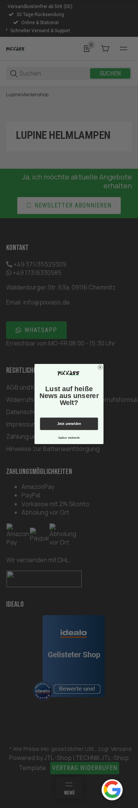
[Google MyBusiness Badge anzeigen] (112, 789)
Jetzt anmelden (69, 424)
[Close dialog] (100, 367)
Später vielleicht (69, 437)
